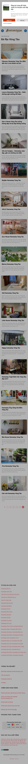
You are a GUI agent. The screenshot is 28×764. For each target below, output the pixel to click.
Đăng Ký (9, 20)
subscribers (9, 23)
